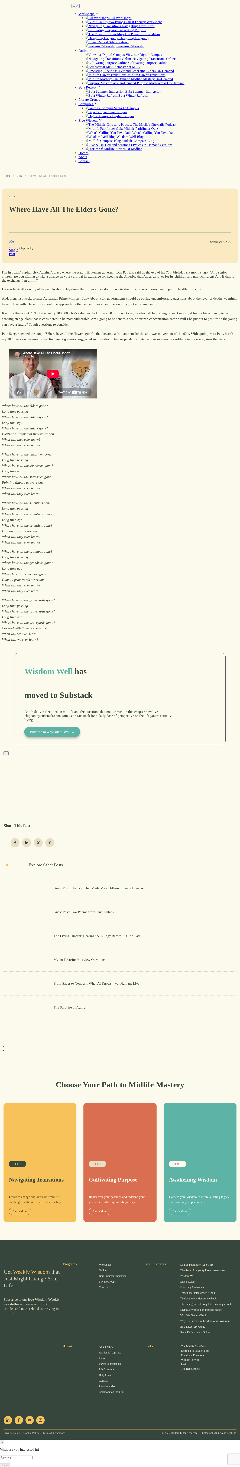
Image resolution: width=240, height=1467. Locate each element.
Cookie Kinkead (227, 1432)
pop (65, 1403)
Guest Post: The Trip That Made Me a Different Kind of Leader (120, 888)
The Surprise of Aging (120, 1007)
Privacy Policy (12, 1432)
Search (5, 1465)
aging (13, 197)
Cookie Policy (29, 1432)
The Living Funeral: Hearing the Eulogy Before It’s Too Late (120, 935)
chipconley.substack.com (42, 716)
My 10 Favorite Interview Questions (120, 959)
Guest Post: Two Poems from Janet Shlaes (120, 912)
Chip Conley (26, 248)
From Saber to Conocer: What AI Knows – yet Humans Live (120, 983)
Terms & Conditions (52, 1432)
